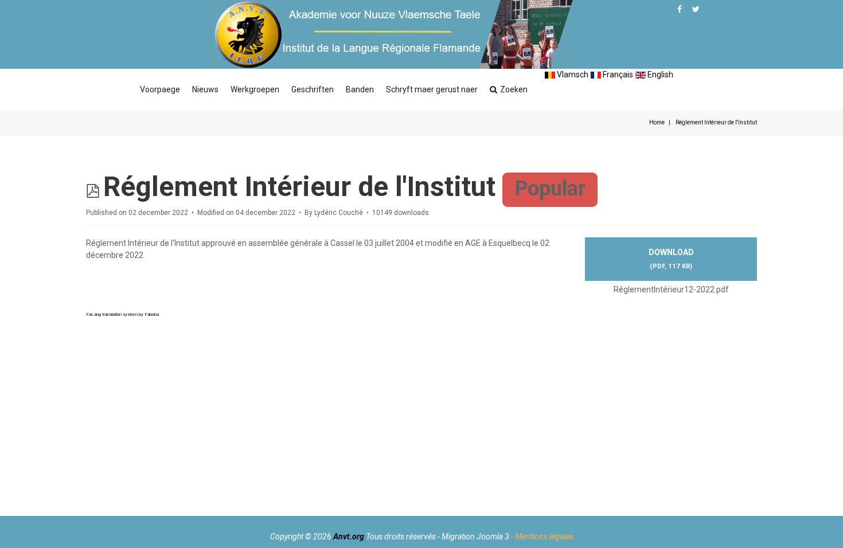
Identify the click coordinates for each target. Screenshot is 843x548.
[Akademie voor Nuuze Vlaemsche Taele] (389, 34)
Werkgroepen (255, 89)
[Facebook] (679, 9)
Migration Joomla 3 (475, 536)
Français (617, 74)
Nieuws (205, 89)
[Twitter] (696, 9)
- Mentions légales (542, 536)
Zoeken (514, 89)
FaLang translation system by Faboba (122, 314)
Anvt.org (348, 536)
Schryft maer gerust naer (432, 89)
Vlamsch (571, 74)
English (659, 74)
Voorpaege (160, 89)
